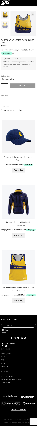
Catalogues (4, 366)
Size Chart (6, 107)
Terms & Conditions (7, 376)
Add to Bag (22, 86)
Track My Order (6, 354)
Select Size (5, 76)
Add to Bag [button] (18, 170)
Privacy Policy (5, 382)
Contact (3, 363)
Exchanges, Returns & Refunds (11, 379)
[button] (32, 14)
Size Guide (4, 357)
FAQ (2, 360)
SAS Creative (26, 423)
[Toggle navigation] (33, 3)
